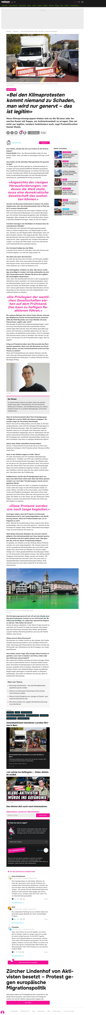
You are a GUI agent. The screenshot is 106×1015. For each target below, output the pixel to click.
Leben (34, 5)
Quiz (61, 5)
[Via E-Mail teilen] (16, 132)
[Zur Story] (42, 986)
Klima (17, 712)
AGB (48, 1011)
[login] (2, 1012)
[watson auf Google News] (43, 132)
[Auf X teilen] (11, 766)
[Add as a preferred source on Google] (34, 132)
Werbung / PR (25, 1011)
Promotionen (74, 5)
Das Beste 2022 (23, 718)
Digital (45, 5)
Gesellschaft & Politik (15, 715)
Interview (15, 31)
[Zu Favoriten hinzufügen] (24, 132)
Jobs (33, 1011)
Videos (67, 5)
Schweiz (4, 5)
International (13, 5)
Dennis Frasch (16, 143)
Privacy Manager (69, 1011)
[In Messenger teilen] (12, 132)
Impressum (41, 1011)
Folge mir (44, 143)
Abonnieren (43, 815)
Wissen (51, 5)
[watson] (5, 2)
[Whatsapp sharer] (13, 766)
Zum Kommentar (17, 903)
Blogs (57, 5)
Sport (29, 5)
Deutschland (26, 712)
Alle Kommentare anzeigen (28, 962)
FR (79, 2)
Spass (40, 5)
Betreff (10, 838)
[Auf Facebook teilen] (8, 132)
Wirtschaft (22, 5)
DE (75, 2)
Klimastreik (11, 718)
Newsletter (14, 1011)
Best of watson (32, 715)
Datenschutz (57, 1011)
